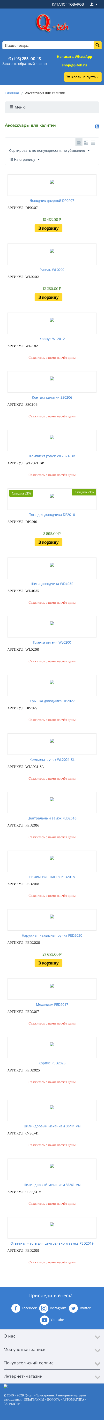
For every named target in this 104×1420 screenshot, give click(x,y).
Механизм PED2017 (52, 1004)
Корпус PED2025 (52, 1063)
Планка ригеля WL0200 (52, 642)
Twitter (85, 1308)
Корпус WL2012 (52, 338)
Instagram (58, 1308)
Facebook (29, 1308)
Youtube (57, 1319)
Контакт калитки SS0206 (52, 397)
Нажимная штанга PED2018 (52, 876)
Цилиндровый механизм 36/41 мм (52, 1126)
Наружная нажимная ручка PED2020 (52, 935)
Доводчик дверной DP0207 (52, 200)
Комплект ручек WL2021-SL (52, 759)
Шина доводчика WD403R (52, 583)
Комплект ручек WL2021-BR (52, 456)
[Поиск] (98, 45)
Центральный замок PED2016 (52, 818)
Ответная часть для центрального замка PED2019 (52, 1243)
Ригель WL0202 (52, 269)
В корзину (48, 228)
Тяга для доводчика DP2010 (52, 514)
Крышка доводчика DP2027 (52, 701)
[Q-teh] (52, 23)
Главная (12, 92)
